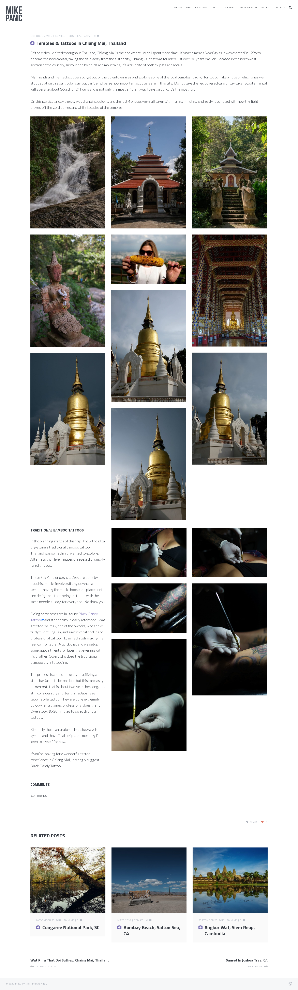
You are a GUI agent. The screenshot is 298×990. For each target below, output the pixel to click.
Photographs (196, 7)
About (215, 7)
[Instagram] (290, 984)
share (254, 821)
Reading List (248, 7)
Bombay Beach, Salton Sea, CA (151, 930)
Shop (265, 7)
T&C (45, 984)
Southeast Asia (79, 35)
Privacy (37, 984)
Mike (62, 35)
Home (178, 7)
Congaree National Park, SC (71, 927)
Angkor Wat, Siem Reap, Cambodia (230, 930)
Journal (230, 7)
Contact (279, 7)
